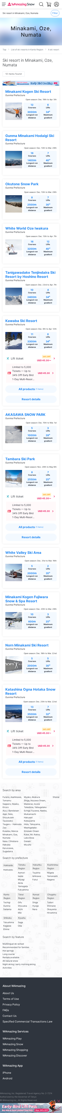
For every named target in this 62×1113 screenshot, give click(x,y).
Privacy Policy (11, 1004)
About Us (8, 993)
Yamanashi (52, 876)
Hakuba (6, 844)
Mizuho (27, 844)
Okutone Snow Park (22, 184)
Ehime (6, 929)
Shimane (51, 906)
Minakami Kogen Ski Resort (28, 92)
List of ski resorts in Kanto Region (27, 49)
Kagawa (7, 925)
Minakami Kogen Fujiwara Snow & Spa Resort (26, 599)
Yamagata (23, 886)
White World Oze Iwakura (26, 228)
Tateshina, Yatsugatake (35, 807)
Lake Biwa (29, 838)
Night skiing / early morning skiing (19, 964)
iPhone (7, 1072)
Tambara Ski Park (20, 459)
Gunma (6, 906)
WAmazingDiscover (15, 1055)
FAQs (6, 1010)
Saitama (7, 909)
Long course (9, 954)
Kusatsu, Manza (10, 831)
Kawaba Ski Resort (21, 321)
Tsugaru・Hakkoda (12, 824)
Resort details (31, 399)
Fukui (35, 879)
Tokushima (8, 922)
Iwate (20, 876)
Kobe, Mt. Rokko (32, 834)
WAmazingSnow (13, 1044)
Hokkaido (8, 865)
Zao (4, 827)
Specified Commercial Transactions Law (27, 1021)
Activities (7, 967)
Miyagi (21, 879)
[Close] (58, 1101)
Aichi (20, 909)
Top (4, 49)
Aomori (21, 872)
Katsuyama (29, 820)
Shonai (56, 797)
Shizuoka (22, 906)
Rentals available (11, 957)
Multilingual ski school (13, 944)
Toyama (36, 872)
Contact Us (10, 1015)
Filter (55, 13)
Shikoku (8, 918)
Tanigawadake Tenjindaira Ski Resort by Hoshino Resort (30, 274)
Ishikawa (36, 876)
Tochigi (6, 902)
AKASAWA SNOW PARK (25, 415)
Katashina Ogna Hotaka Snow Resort (30, 691)
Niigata (50, 872)
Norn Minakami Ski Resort (27, 645)
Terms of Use (11, 998)
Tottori (50, 902)
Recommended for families (16, 947)
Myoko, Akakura (32, 797)
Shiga (35, 902)
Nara (34, 909)
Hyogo (35, 906)
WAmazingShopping (15, 1049)
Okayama (51, 909)
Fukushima (23, 889)
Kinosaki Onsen (31, 831)
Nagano (51, 879)
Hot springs (8, 950)
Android (7, 1078)
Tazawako (8, 820)
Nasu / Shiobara (10, 841)
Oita (20, 925)
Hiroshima (52, 912)
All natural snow (10, 961)
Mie (20, 912)
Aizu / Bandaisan (11, 810)
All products (31, 389)
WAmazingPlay (12, 1038)
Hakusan (28, 817)
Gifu (20, 902)
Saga (20, 922)
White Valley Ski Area (23, 553)
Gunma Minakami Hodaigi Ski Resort (29, 138)
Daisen (27, 841)
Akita (20, 883)
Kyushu (21, 918)
